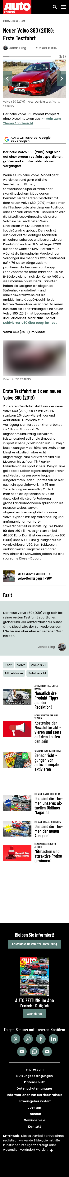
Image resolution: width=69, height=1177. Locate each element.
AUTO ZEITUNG (10, 20)
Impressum (34, 1069)
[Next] (61, 78)
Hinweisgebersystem (34, 1101)
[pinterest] (15, 1039)
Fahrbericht (37, 673)
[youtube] (22, 1051)
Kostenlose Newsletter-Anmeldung (34, 944)
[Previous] (7, 78)
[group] (34, 93)
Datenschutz (34, 1082)
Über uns (34, 1107)
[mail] (47, 1051)
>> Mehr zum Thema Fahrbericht (32, 120)
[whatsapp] (34, 1051)
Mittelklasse (14, 673)
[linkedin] (53, 1039)
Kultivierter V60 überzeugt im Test (30, 322)
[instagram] (28, 1039)
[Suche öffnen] (55, 7)
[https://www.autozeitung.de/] (17, 7)
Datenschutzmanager (34, 1088)
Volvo (21, 665)
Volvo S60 (38, 665)
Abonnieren (34, 1013)
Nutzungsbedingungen (34, 1076)
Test (22, 20)
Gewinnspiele (34, 1120)
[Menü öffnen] (63, 7)
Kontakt (34, 1126)
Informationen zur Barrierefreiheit (34, 1095)
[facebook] (41, 1039)
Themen (34, 1114)
